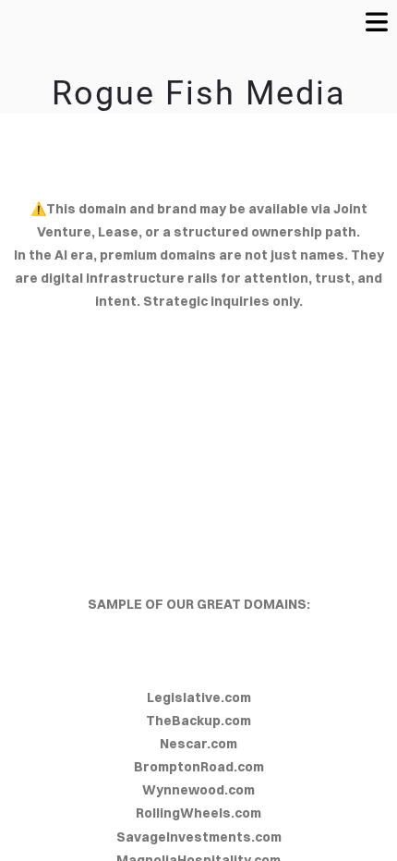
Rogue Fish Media (199, 93)
